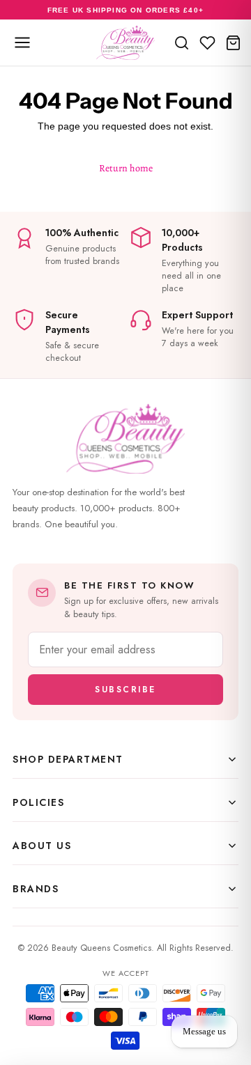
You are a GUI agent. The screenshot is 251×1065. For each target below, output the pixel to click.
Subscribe (125, 689)
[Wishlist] (207, 42)
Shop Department (68, 759)
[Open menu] (22, 42)
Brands (36, 889)
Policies (38, 802)
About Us (42, 846)
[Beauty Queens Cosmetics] (125, 42)
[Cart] (233, 42)
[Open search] (182, 42)
